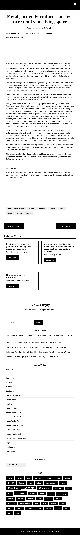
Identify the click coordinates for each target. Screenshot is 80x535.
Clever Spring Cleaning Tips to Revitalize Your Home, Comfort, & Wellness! (34, 342)
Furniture (41, 209)
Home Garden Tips (13, 429)
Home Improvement (13, 434)
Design (21, 483)
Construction (11, 378)
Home (20, 493)
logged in (37, 309)
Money (30, 498)
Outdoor (11, 503)
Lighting (10, 499)
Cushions (67, 478)
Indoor (51, 494)
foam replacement (51, 483)
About (10, 478)
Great (68, 488)
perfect (19, 213)
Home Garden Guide (13, 421)
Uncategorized (11, 451)
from (63, 483)
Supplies (48, 508)
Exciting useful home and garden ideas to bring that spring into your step (18, 246)
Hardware (9, 404)
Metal (10, 213)
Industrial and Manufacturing (16, 438)
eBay (39, 483)
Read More (12, 257)
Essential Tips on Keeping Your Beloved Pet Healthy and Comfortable (32, 356)
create (58, 478)
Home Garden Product (14, 425)
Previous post (13, 226)
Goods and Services (13, 395)
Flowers (9, 382)
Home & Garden (12, 408)
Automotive (10, 369)
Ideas (42, 494)
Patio (44, 503)
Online (58, 498)
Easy (30, 483)
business (38, 478)
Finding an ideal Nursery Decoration (18, 276)
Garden (52, 209)
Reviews (19, 508)
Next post (66, 226)
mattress (20, 499)
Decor (11, 482)
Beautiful (19, 478)
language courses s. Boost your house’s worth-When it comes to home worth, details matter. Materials (59, 248)
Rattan (10, 508)
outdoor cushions (25, 503)
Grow (9, 494)
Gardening (10, 391)
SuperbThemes (54, 532)
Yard (17, 513)
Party (36, 503)
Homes (32, 494)
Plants (62, 503)
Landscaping (62, 494)
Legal (8, 442)
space (28, 213)
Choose (49, 478)
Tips (58, 508)
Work (9, 513)
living (62, 209)
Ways (66, 508)
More (39, 499)
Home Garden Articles (16, 209)
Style (40, 508)
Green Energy (11, 399)
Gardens (58, 488)
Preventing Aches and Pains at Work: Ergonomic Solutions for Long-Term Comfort (36, 347)
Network (48, 498)
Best (28, 478)
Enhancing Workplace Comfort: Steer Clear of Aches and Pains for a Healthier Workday (38, 352)
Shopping (30, 508)
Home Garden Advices (14, 412)
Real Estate (10, 447)
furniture (9, 386)
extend (31, 209)
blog (7, 374)
